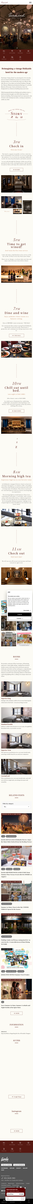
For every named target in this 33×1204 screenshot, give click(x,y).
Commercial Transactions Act (8, 1187)
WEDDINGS (20, 53)
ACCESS (12, 59)
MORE (17, 1013)
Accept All (19, 614)
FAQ (20, 59)
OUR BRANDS (4, 1168)
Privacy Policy (15, 1185)
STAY (4, 53)
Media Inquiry (11, 1183)
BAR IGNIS (17, 411)
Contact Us (3, 1183)
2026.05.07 (4, 1031)
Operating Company (6, 1185)
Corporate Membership (19, 1165)
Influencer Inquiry (20, 1183)
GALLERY (28, 53)
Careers (28, 1183)
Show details (26, 610)
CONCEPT (18, 1168)
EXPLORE (12, 1168)
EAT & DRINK (12, 53)
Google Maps (17, 1097)
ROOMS (17, 169)
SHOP (2, 1170)
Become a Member (7, 1165)
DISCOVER (4, 59)
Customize (19, 618)
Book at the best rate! (12, 1189)
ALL (5, 807)
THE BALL (17, 335)
